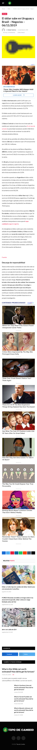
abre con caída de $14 (9, 629)
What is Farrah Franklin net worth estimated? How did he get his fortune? (23, 699)
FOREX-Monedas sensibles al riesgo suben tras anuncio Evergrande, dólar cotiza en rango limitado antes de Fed (17, 600)
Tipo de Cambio (20, 744)
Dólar (4, 14)
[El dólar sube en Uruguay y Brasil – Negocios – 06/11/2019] (18, 47)
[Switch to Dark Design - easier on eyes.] (31, 3)
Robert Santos (12, 30)
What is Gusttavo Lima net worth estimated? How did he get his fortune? (23, 687)
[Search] (34, 3)
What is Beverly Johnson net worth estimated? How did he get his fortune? (23, 710)
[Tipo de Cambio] (18, 3)
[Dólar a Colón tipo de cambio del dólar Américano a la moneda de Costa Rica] (18, 574)
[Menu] (3, 3)
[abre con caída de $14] (18, 617)
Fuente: (4, 257)
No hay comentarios (9, 32)
